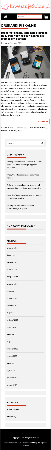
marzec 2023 (12, 327)
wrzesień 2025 (12, 262)
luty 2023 (10, 334)
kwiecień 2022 (12, 349)
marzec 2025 (12, 270)
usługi (19, 131)
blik (31, 128)
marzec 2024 (12, 298)
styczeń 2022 (12, 370)
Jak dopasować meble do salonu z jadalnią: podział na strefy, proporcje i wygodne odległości (24, 165)
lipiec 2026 (11, 255)
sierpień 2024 (12, 284)
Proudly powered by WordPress (16, 443)
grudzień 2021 (12, 378)
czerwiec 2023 (12, 306)
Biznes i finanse (16, 128)
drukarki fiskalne (40, 128)
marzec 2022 (12, 356)
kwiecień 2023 (12, 320)
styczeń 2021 (12, 385)
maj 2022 (10, 342)
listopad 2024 (12, 277)
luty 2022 (10, 363)
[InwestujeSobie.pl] (5, 16)
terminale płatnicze (8, 131)
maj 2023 (10, 313)
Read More (43, 121)
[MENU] (46, 17)
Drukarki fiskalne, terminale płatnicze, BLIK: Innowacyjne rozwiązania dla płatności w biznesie (24, 35)
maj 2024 (10, 291)
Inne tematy (11, 417)
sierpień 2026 (12, 248)
